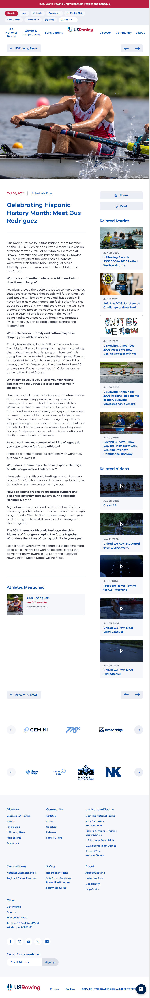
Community (124, 33)
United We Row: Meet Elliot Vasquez (118, 630)
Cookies (70, 989)
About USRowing (95, 873)
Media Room (92, 883)
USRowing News (16, 832)
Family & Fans (54, 837)
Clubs (49, 821)
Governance (14, 906)
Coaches (51, 827)
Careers (11, 912)
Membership (14, 837)
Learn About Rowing (18, 816)
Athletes (51, 816)
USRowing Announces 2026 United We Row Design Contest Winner (119, 350)
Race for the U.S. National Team (94, 823)
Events (11, 821)
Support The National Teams (94, 853)
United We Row (94, 878)
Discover (105, 33)
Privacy (54, 989)
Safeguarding (54, 33)
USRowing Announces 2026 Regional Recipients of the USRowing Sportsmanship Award (121, 398)
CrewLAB (110, 505)
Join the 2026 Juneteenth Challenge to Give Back (121, 306)
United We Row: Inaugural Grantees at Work (121, 546)
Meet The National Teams (100, 816)
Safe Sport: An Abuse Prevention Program (58, 880)
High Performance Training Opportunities (101, 833)
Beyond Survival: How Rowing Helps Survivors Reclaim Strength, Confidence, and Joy (120, 448)
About (140, 33)
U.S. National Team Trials (99, 840)
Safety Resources (56, 887)
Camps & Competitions (31, 32)
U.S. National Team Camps (100, 846)
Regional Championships (21, 878)
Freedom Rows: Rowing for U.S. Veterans (119, 588)
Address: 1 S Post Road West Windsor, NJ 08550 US (23, 925)
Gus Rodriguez (38, 598)
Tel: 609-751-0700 (17, 917)
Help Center (92, 889)
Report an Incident (57, 873)
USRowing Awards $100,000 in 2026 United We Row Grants (120, 261)
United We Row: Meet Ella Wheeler (118, 672)
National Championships (21, 873)
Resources (13, 843)
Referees (51, 832)
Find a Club (13, 827)
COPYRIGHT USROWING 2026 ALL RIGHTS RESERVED (112, 989)
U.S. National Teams (11, 33)
